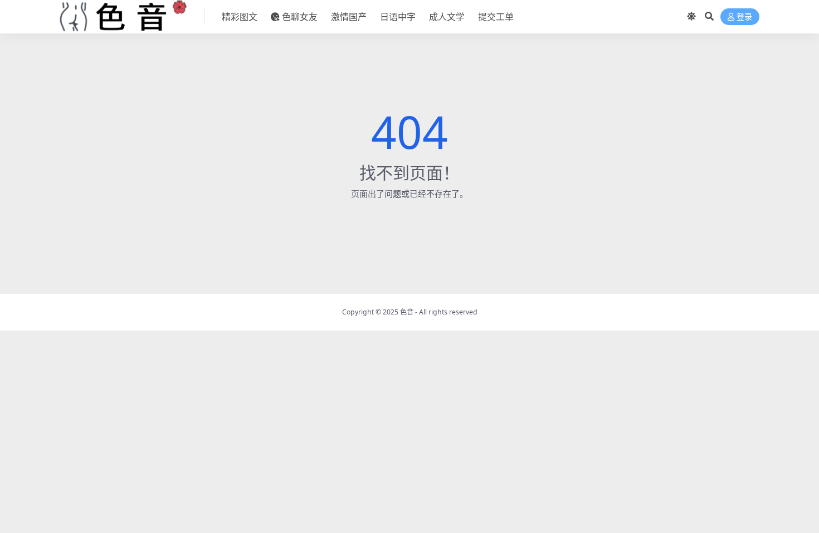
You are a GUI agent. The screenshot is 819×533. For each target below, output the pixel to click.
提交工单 (496, 17)
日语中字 (398, 17)
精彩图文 (239, 17)
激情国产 (349, 17)
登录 (744, 17)
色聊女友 (300, 17)
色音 (406, 312)
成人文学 (447, 17)
